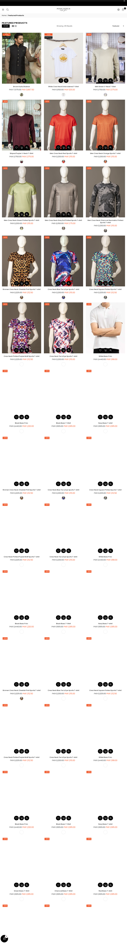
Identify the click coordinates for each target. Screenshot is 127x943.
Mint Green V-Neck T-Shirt (105, 86)
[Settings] (118, 10)
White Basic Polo (105, 356)
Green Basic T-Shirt (21, 891)
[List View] (15, 26)
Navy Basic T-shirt (105, 423)
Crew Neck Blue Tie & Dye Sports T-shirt (63, 289)
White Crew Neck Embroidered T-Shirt (63, 86)
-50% (6, 34)
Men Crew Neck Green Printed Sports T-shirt (21, 220)
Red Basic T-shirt (105, 891)
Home (4, 15)
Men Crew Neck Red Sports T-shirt (63, 153)
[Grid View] (13, 26)
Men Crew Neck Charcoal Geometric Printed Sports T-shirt (105, 221)
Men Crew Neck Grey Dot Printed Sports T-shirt (63, 220)
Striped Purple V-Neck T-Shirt (21, 153)
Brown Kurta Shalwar (21, 86)
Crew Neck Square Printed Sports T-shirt (105, 289)
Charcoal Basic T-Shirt (63, 891)
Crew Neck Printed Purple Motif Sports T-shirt (21, 356)
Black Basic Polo (21, 423)
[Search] (7, 10)
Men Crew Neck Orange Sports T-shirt (105, 153)
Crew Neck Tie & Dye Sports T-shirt (63, 356)
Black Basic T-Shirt (63, 423)
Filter (6, 26)
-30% (47, 371)
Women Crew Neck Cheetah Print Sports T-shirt (22, 289)
